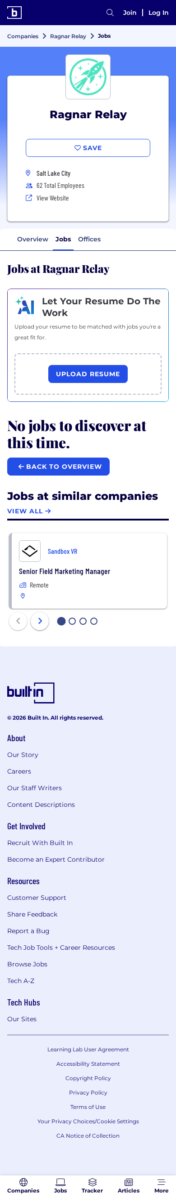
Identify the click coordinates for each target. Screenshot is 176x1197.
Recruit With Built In (40, 843)
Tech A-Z (20, 981)
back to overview (63, 467)
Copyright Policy (88, 1078)
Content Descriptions (41, 805)
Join (130, 13)
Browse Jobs (27, 964)
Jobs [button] (63, 239)
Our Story (22, 755)
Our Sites (22, 1019)
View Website (53, 197)
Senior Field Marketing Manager (64, 571)
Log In (158, 13)
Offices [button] (89, 239)
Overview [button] (32, 239)
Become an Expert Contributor (56, 859)
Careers (19, 771)
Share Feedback (32, 914)
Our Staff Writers (34, 788)
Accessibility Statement (88, 1063)
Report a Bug (28, 931)
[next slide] (40, 621)
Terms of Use (88, 1107)
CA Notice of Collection (88, 1135)
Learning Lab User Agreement (88, 1049)
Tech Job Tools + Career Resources (61, 947)
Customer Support (36, 898)
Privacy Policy (88, 1092)
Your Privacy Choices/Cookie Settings (88, 1121)
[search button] (110, 12)
